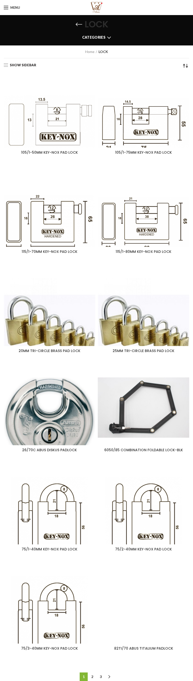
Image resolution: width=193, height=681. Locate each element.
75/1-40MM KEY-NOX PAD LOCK (49, 549)
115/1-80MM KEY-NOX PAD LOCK (143, 251)
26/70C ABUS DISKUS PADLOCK (49, 450)
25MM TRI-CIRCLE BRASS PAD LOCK (143, 351)
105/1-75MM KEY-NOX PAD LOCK (143, 152)
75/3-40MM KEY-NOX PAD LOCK (49, 648)
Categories (94, 37)
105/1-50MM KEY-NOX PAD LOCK (49, 152)
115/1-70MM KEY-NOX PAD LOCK (49, 251)
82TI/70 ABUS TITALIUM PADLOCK (143, 648)
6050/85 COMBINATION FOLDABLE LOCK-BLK (143, 450)
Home (89, 51)
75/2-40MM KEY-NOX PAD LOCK (143, 549)
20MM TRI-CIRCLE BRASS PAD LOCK (49, 351)
